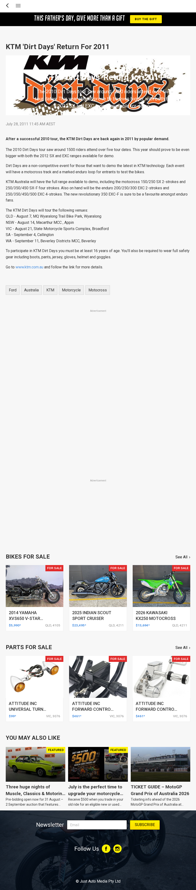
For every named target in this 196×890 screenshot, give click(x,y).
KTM (50, 290)
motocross (97, 290)
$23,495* (79, 625)
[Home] (98, 868)
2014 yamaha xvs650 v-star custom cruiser (26, 618)
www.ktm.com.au (29, 267)
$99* (12, 716)
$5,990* (15, 625)
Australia (31, 290)
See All (181, 557)
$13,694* (143, 625)
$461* (76, 716)
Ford (12, 290)
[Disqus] (98, 411)
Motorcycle (71, 290)
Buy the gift (146, 19)
